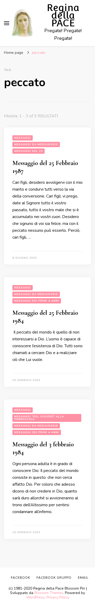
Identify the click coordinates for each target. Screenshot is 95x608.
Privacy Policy (57, 597)
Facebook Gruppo (54, 578)
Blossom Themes (48, 592)
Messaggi (22, 138)
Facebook (20, 578)
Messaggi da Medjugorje (36, 144)
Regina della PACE (63, 15)
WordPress (35, 597)
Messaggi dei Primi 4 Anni (36, 301)
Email (83, 578)
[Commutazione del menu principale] (6, 23)
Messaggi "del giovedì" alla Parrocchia (39, 418)
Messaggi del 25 (28, 151)
